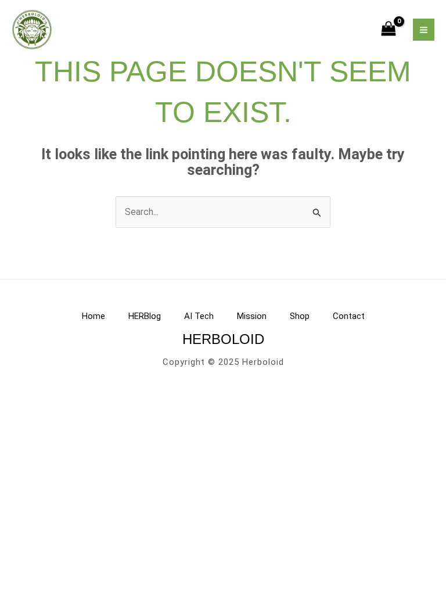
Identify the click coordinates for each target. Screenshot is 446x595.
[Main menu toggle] (423, 29)
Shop (300, 316)
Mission (252, 316)
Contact (349, 316)
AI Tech (199, 316)
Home (93, 316)
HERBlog (144, 316)
